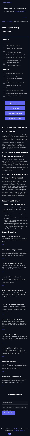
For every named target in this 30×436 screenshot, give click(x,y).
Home (3, 21)
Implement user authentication (15, 73)
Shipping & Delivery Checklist (12, 348)
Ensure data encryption (13, 76)
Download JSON (16, 108)
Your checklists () (7, 2)
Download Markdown (16, 113)
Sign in (25, 17)
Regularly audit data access (14, 88)
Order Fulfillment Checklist (11, 236)
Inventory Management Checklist (13, 304)
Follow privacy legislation (13, 96)
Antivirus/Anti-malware (13, 45)
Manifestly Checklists (20, 11)
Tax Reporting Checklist (10, 334)
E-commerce (9, 21)
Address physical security (13, 60)
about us (16, 429)
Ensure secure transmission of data (15, 79)
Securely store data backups (14, 90)
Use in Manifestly (16, 118)
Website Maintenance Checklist (12, 290)
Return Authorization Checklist (12, 319)
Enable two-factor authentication (16, 55)
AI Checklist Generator (15, 8)
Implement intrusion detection (15, 57)
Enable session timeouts (13, 85)
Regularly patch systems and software (14, 49)
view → (3, 244)
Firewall (8, 43)
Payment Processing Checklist (12, 263)
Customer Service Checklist (11, 377)
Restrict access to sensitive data (16, 83)
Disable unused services (13, 65)
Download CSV (16, 103)
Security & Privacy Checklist (11, 277)
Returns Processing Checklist (12, 250)
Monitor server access (12, 62)
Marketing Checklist (9, 362)
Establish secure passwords (14, 52)
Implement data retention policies (16, 93)
